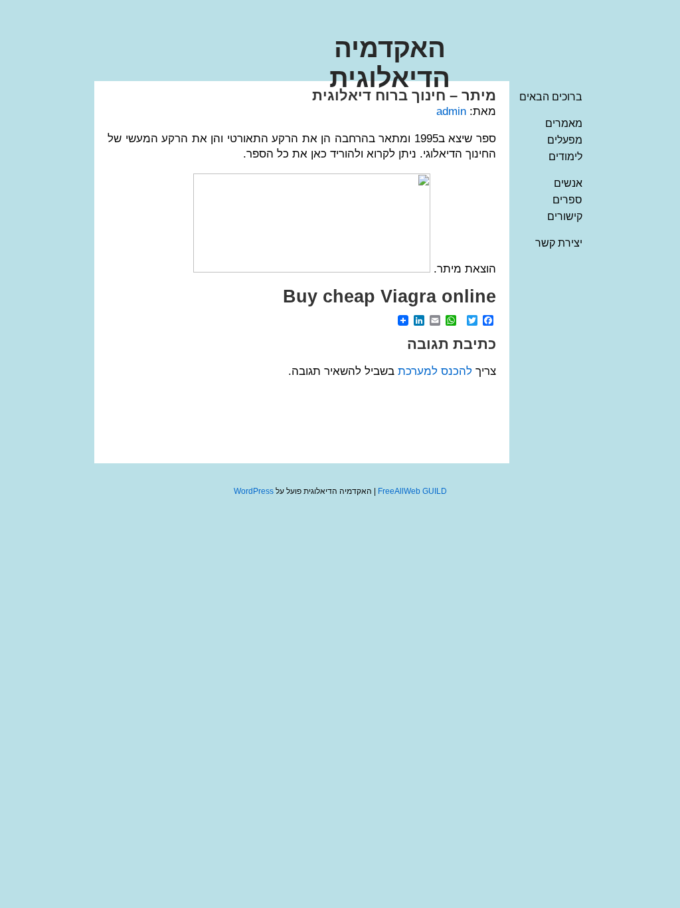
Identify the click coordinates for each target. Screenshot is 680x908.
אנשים (568, 183)
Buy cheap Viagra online (389, 296)
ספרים (567, 199)
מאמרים (563, 123)
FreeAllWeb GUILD (412, 491)
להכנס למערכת (435, 371)
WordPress (254, 491)
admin (451, 111)
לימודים (565, 156)
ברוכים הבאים (550, 96)
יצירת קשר (558, 243)
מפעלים (564, 140)
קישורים (564, 216)
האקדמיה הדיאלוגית (389, 62)
